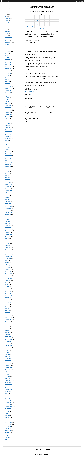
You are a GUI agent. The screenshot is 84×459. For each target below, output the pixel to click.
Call (33, 11)
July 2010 (7, 393)
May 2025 (7, 79)
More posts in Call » (56, 102)
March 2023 (7, 125)
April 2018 (7, 221)
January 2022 (8, 151)
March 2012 (7, 356)
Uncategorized (8, 42)
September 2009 (8, 406)
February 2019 (8, 203)
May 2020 (7, 175)
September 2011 (8, 367)
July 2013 (7, 326)
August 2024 (8, 96)
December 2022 (8, 131)
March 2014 (7, 312)
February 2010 (8, 398)
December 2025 (8, 66)
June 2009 (7, 411)
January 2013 (8, 338)
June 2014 (7, 306)
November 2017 (8, 230)
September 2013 (8, 323)
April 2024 (7, 101)
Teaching (7, 40)
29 (27, 26)
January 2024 (8, 107)
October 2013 (8, 321)
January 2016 (8, 271)
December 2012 (8, 339)
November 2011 (8, 363)
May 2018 (7, 219)
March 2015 (7, 290)
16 (32, 22)
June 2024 (7, 97)
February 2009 (8, 419)
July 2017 (7, 238)
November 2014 (8, 297)
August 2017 (8, 236)
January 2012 (8, 360)
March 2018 (7, 223)
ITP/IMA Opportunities (42, 6)
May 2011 (7, 374)
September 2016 (8, 256)
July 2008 (7, 432)
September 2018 (8, 212)
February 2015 (8, 291)
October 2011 (8, 365)
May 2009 (7, 413)
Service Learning (8, 37)
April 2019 (7, 199)
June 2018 (7, 218)
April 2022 (7, 145)
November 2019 (8, 186)
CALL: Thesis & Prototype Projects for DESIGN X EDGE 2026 (32, 120)
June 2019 (7, 195)
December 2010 (8, 384)
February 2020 (8, 181)
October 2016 (8, 254)
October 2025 (8, 70)
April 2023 (7, 123)
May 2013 (7, 330)
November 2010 (8, 386)
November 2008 (8, 424)
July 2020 (7, 171)
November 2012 (8, 341)
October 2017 (8, 232)
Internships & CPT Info (50, 11)
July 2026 (7, 53)
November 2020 (8, 164)
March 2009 (7, 417)
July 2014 (7, 304)
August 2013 (8, 325)
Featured (7, 22)
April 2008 (7, 437)
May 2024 (7, 99)
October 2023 (8, 112)
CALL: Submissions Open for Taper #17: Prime (50, 107)
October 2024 (8, 92)
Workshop (7, 46)
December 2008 (8, 422)
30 (32, 26)
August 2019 (8, 192)
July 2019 (7, 194)
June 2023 (7, 120)
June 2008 (7, 434)
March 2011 (7, 378)
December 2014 (8, 295)
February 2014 (8, 314)
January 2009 (8, 421)
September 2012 (8, 345)
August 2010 (8, 391)
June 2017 (7, 240)
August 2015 (8, 280)
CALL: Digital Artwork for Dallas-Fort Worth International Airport (33, 107)
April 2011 (7, 376)
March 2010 (7, 397)
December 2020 (8, 162)
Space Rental (8, 39)
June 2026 (7, 55)
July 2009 (7, 410)
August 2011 (8, 369)
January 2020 (8, 182)
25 (42, 24)
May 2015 (7, 286)
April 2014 (7, 310)
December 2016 (8, 251)
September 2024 (8, 94)
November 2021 (8, 155)
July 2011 (7, 371)
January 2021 (8, 160)
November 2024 (8, 90)
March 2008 (7, 439)
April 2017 (7, 243)
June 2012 (7, 350)
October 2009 (8, 404)
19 (47, 22)
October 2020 (8, 166)
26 (47, 24)
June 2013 (7, 328)
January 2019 (8, 205)
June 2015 (7, 284)
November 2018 (8, 208)
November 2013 (8, 319)
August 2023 (8, 116)
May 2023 (7, 121)
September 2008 (8, 428)
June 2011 (7, 373)
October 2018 (8, 210)
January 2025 (8, 86)
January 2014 (8, 315)
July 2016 (7, 260)
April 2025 (7, 81)
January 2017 (8, 249)
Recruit (6, 33)
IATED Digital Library (51, 81)
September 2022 (8, 136)
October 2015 (8, 277)
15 (27, 22)
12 (47, 20)
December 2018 (8, 206)
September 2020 (8, 168)
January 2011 (8, 382)
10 (37, 20)
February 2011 (8, 380)
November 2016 (8, 253)
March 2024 (7, 103)
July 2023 (7, 118)
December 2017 (8, 229)
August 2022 (8, 138)
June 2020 (7, 173)
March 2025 (7, 83)
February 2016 (8, 269)
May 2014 (7, 308)
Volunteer (7, 44)
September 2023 (8, 114)
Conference (7, 18)
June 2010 (7, 395)
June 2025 (7, 77)
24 (37, 24)
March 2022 (7, 147)
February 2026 (8, 62)
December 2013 (8, 317)
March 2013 (7, 334)
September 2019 (8, 190)
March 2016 (7, 267)
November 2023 (8, 110)
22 (27, 24)
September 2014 (8, 301)
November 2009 (8, 402)
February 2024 (8, 105)
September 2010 (8, 389)
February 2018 (8, 225)
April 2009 (7, 415)
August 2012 (8, 347)
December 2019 (8, 184)
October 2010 (8, 387)
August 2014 (8, 302)
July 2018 (7, 216)
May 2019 (7, 197)
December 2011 (8, 362)
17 (37, 22)
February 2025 (8, 85)
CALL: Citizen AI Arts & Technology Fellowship (49, 113)
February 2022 (8, 149)
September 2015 (8, 278)
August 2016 (8, 258)
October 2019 (8, 188)
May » (43, 28)
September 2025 (8, 72)
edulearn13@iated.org (30, 91)
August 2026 (8, 51)
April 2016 (7, 266)
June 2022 (7, 142)
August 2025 (8, 73)
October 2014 (8, 299)
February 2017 (8, 247)
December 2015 (8, 273)
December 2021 (8, 153)
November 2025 (8, 68)
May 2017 (7, 242)
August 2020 (8, 170)
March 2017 (7, 245)
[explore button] (75, 1)
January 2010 (8, 400)
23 (32, 24)
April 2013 (7, 332)
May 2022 (7, 144)
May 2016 (7, 264)
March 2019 (7, 201)
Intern (36, 11)
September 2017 (8, 234)
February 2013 (8, 336)
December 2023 (8, 109)
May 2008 (7, 435)
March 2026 (7, 61)
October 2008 (8, 426)
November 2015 (8, 275)
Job (30, 11)
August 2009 (8, 408)
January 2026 (8, 64)
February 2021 (8, 158)
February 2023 (8, 127)
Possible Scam (8, 31)
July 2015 (7, 282)
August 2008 (8, 430)
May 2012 (7, 352)
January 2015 (8, 293)
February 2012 (8, 358)
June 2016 (7, 262)
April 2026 (7, 59)
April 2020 (7, 177)
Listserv (6, 27)
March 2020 (7, 179)
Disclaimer (41, 11)
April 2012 (7, 354)
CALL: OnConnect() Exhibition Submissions (32, 113)
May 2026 (7, 57)
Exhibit (6, 20)
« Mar (40, 28)
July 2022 (7, 140)
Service (6, 35)
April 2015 (7, 288)
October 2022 (8, 134)
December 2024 (8, 88)
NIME (6, 29)
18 (42, 22)
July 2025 (7, 75)
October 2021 (8, 157)
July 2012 (7, 349)
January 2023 (8, 129)
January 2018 (8, 227)
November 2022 (8, 133)
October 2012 (8, 343)
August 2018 (8, 214)
